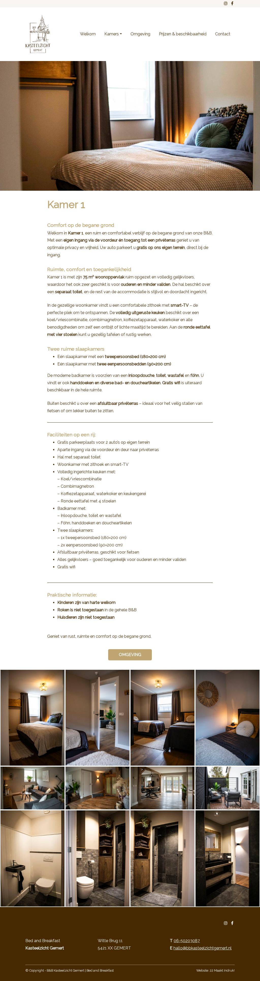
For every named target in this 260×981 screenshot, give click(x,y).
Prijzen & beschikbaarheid (182, 34)
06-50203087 (187, 940)
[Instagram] (226, 923)
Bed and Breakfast (100, 970)
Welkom (88, 34)
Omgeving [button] (130, 654)
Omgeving (140, 34)
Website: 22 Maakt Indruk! (215, 970)
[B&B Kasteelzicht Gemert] (38, 34)
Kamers (111, 34)
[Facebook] (232, 923)
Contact (222, 34)
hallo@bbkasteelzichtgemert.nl (202, 948)
